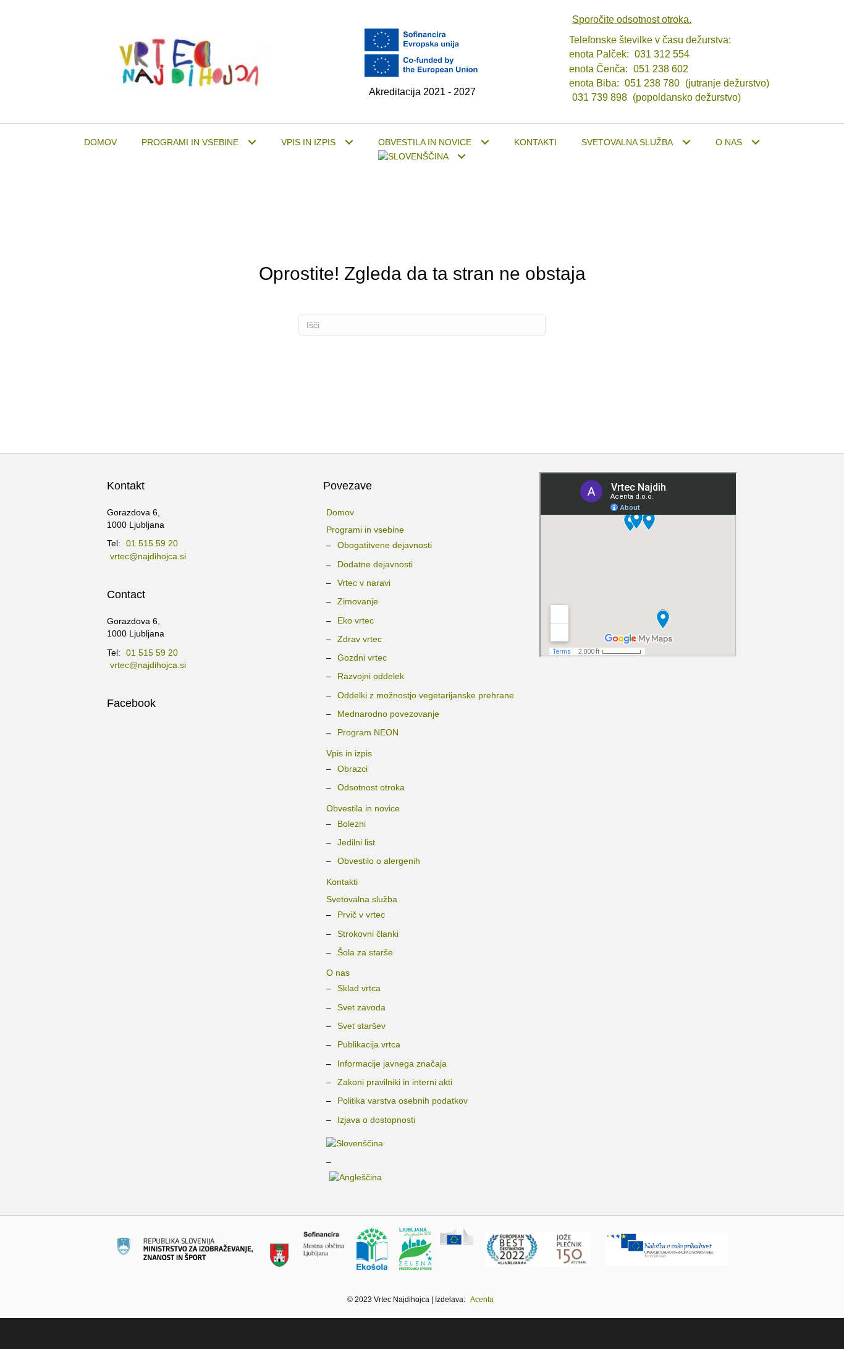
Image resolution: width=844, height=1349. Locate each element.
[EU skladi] (666, 1248)
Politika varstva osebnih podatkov (402, 1101)
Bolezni (351, 824)
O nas (338, 973)
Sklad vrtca (359, 988)
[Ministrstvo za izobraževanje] (185, 1248)
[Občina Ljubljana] (307, 1248)
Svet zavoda (361, 1007)
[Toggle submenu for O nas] (755, 142)
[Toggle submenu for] (462, 157)
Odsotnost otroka (371, 787)
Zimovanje (357, 601)
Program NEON (368, 732)
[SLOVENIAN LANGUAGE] (422, 156)
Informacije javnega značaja (392, 1063)
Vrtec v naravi (363, 583)
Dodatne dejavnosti (375, 564)
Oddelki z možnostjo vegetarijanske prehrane (425, 695)
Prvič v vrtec (361, 915)
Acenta (482, 1299)
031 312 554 (662, 54)
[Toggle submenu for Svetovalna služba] (686, 142)
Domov (340, 512)
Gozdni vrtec (362, 657)
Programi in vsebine (365, 530)
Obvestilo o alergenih (378, 861)
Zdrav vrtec (359, 639)
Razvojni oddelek (370, 676)
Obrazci (352, 769)
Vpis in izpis (349, 753)
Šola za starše (365, 952)
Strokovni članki (368, 934)
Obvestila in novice (363, 808)
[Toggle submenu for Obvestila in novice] (485, 142)
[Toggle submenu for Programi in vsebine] (252, 142)
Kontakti (342, 882)
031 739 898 (599, 97)
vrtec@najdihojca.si (148, 556)
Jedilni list (356, 842)
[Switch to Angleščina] (422, 1177)
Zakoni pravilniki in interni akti (394, 1082)
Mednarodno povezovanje (388, 714)
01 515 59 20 (152, 543)
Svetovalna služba (361, 899)
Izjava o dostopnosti (376, 1120)
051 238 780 (652, 83)
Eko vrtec (355, 620)
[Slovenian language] (422, 1143)
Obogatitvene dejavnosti (384, 545)
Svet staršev (361, 1026)
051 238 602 (660, 69)
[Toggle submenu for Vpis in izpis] (349, 142)
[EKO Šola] (371, 1248)
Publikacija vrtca (368, 1044)
